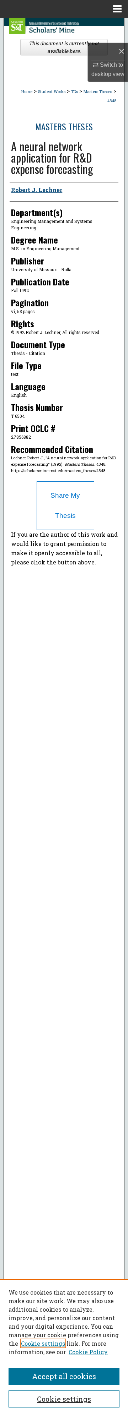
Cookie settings (43, 1343)
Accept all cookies (64, 1376)
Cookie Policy (88, 1352)
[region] (64, 1347)
